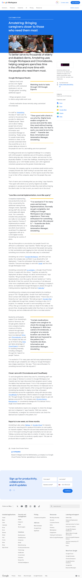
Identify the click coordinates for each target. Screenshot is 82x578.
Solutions (4, 8)
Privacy (13, 575)
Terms (19, 575)
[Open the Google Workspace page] (9, 3)
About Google (27, 575)
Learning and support (72, 514)
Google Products (38, 575)
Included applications (8, 514)
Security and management (22, 515)
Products (12, 8)
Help (46, 575)
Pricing (31, 8)
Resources (39, 8)
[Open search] (57, 2)
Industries (20, 8)
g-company (16, 452)
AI (26, 8)
